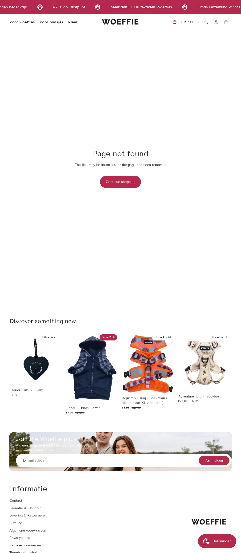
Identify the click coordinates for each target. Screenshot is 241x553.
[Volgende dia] (114, 368)
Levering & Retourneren (28, 516)
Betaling (15, 523)
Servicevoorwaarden (25, 545)
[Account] (216, 22)
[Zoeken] (206, 22)
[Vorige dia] (71, 368)
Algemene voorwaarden (27, 530)
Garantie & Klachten (25, 508)
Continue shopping (120, 182)
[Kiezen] (112, 396)
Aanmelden (214, 461)
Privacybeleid (19, 538)
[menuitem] (73, 22)
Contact (15, 501)
